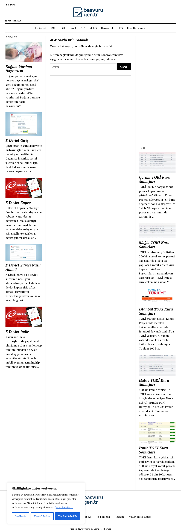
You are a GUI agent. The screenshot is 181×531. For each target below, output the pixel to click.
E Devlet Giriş (16, 140)
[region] (46, 503)
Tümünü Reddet (42, 516)
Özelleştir (20, 516)
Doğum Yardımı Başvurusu (18, 68)
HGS (120, 28)
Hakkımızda (103, 516)
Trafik (73, 28)
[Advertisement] (157, 89)
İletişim (119, 516)
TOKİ (53, 28)
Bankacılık (107, 28)
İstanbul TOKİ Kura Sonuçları (156, 311)
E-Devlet (40, 28)
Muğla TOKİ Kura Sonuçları (154, 244)
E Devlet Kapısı (18, 202)
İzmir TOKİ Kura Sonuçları (153, 450)
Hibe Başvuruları (137, 28)
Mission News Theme (79, 528)
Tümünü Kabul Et (67, 516)
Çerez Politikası (64, 507)
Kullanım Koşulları (140, 516)
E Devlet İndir (17, 331)
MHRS (93, 28)
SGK (63, 28)
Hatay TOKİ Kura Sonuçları (154, 382)
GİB (83, 28)
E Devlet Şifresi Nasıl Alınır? (22, 267)
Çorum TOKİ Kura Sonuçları (154, 179)
